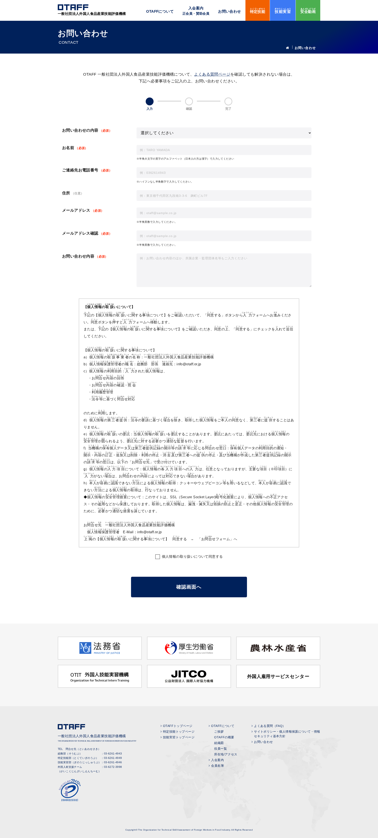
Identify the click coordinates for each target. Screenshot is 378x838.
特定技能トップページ (178, 731)
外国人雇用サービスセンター (278, 676)
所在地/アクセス (225, 754)
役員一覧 (220, 748)
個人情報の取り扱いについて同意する (192, 556)
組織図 (219, 743)
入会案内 (195, 10)
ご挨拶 (219, 731)
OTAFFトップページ (177, 726)
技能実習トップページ (178, 737)
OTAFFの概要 (224, 737)
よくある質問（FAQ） (269, 726)
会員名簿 (217, 765)
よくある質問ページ (212, 74)
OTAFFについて (160, 11)
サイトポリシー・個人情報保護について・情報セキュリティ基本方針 (287, 734)
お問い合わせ (229, 11)
